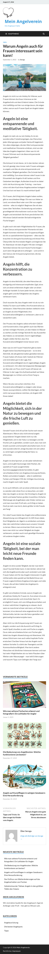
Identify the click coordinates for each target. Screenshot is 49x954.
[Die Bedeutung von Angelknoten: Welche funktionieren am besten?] (24, 749)
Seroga (22, 60)
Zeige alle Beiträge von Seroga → (31, 837)
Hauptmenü (13, 34)
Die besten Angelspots (13, 926)
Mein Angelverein (23, 21)
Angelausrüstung (11, 922)
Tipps (5, 42)
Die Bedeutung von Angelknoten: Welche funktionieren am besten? (22, 753)
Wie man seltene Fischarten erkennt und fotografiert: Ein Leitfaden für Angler (21, 712)
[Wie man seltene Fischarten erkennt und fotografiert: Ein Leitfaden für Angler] (24, 708)
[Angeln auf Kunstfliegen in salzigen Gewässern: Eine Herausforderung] (24, 790)
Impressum (16, 951)
